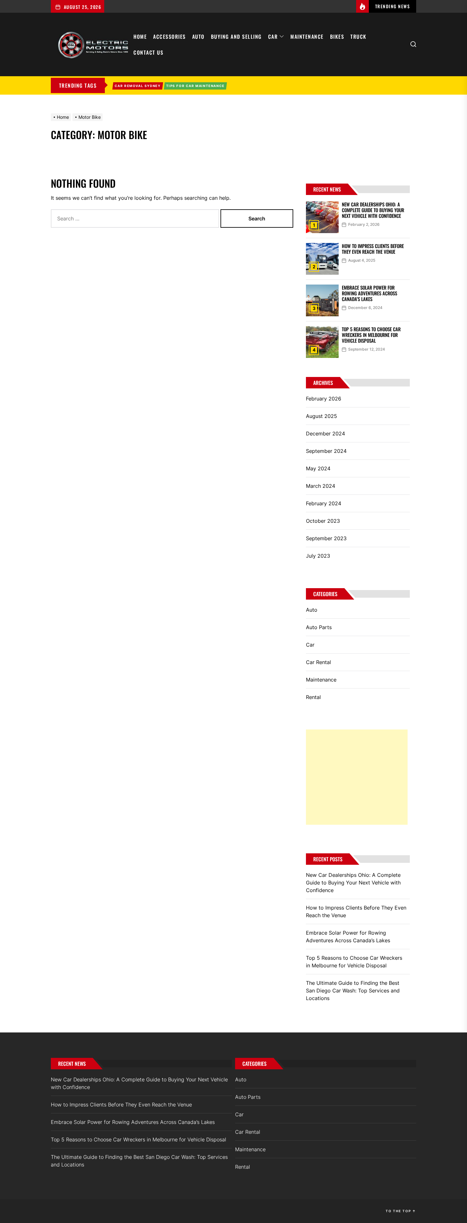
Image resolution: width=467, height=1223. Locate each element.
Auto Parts (319, 627)
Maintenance (307, 36)
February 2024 (323, 503)
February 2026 (323, 398)
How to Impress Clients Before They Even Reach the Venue (373, 248)
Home (140, 36)
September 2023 (326, 538)
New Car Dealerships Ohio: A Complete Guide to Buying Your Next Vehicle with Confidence (373, 210)
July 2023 (318, 556)
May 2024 (318, 468)
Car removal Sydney (138, 86)
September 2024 (326, 451)
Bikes (337, 36)
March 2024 (320, 486)
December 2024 (325, 433)
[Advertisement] (357, 777)
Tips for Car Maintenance (195, 86)
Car (273, 36)
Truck (358, 36)
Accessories (169, 36)
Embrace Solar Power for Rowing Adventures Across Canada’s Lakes (369, 293)
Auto (198, 36)
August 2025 (321, 416)
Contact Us (148, 52)
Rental (313, 697)
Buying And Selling (236, 36)
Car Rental (318, 662)
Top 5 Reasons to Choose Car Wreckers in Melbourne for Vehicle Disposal (371, 335)
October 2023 (323, 521)
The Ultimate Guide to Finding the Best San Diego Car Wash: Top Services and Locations (353, 990)
